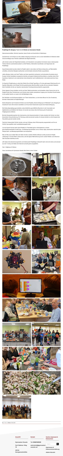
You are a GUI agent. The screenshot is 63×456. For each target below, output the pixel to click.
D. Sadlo (5, 422)
